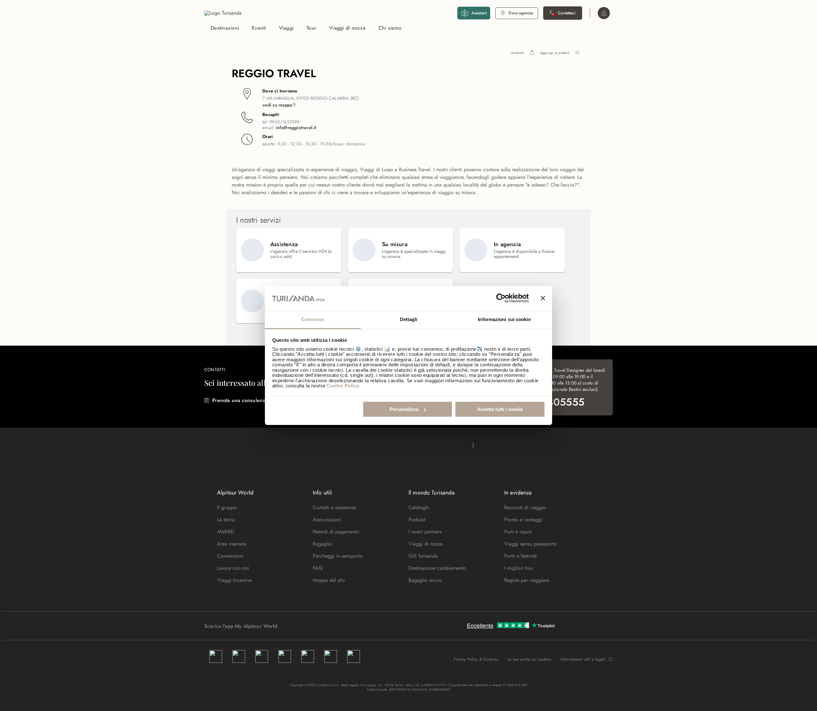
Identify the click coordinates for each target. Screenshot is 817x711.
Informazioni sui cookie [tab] (504, 319)
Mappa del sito (329, 580)
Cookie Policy (342, 385)
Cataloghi (418, 507)
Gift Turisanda (423, 556)
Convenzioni (230, 556)
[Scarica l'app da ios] (296, 625)
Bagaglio (322, 543)
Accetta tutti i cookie (500, 409)
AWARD (225, 531)
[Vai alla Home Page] (223, 13)
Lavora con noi (233, 568)
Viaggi (286, 28)
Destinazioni (225, 28)
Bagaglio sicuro (425, 580)
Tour (311, 28)
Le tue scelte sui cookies (529, 659)
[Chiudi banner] (543, 298)
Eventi (259, 28)
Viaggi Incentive (234, 580)
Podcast (416, 519)
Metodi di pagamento (336, 531)
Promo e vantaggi (523, 519)
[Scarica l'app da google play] (289, 625)
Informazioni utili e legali (583, 659)
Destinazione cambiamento (437, 568)
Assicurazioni (327, 519)
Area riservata (231, 543)
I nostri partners (424, 531)
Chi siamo (390, 28)
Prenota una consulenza (240, 400)
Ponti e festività (520, 556)
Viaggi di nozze (347, 28)
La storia (226, 519)
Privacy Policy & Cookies (475, 659)
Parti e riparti (518, 531)
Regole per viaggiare (526, 580)
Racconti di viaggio (525, 507)
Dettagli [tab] (408, 319)
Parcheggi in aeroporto (338, 556)
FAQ (318, 568)
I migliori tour (518, 568)
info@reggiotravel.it (296, 127)
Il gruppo (227, 507)
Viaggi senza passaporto (530, 543)
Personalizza (404, 409)
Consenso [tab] (312, 319)
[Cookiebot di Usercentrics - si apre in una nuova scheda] (501, 298)
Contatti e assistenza (334, 507)
